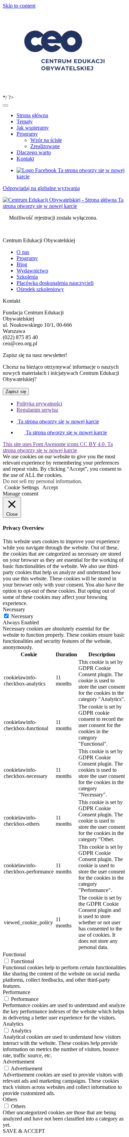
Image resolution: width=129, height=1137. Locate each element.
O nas (23, 252)
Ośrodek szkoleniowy (40, 289)
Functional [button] (14, 954)
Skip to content (19, 6)
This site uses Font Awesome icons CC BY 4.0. (58, 447)
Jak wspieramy (33, 128)
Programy (27, 134)
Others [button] (10, 1099)
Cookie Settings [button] (21, 487)
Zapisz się (16, 391)
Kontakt (25, 158)
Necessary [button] (14, 609)
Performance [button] (16, 992)
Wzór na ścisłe (46, 140)
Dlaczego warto (34, 152)
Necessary (22, 616)
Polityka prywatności (39, 403)
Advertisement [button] (18, 1061)
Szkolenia (27, 277)
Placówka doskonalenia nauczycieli (55, 283)
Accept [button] (50, 487)
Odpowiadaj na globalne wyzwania (41, 188)
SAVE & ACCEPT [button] (24, 1131)
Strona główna (32, 115)
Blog (22, 264)
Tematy (25, 121)
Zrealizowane (45, 146)
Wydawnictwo (32, 271)
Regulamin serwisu (37, 410)
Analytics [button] (13, 1024)
